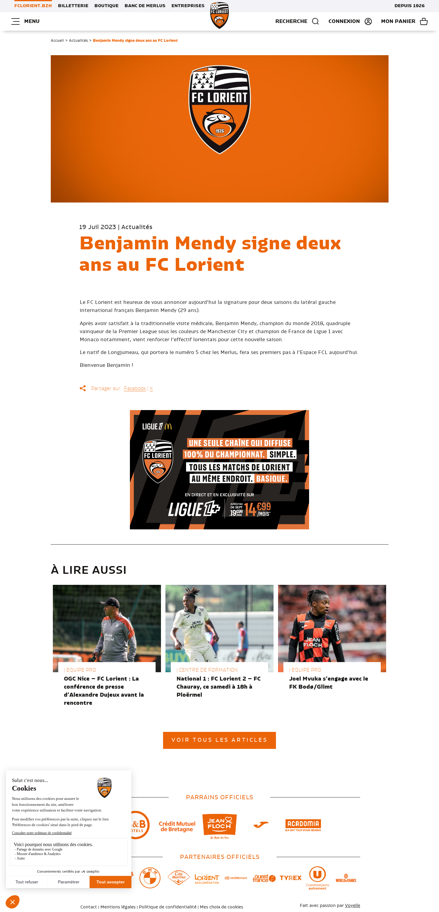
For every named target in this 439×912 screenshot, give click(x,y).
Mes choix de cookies (221, 907)
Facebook (135, 388)
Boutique (106, 6)
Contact (88, 907)
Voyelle (352, 906)
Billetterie (73, 6)
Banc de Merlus (145, 6)
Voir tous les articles (219, 740)
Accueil (57, 40)
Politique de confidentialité (168, 907)
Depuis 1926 (410, 6)
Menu (31, 21)
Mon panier (398, 21)
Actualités (78, 40)
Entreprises (188, 6)
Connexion (344, 21)
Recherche (291, 21)
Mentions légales (118, 907)
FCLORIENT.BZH (33, 6)
